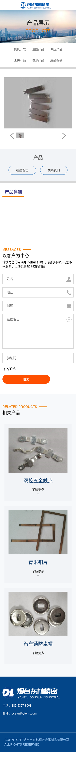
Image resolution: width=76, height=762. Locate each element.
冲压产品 (56, 49)
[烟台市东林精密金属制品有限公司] (35, 5)
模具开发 (20, 49)
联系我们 (54, 170)
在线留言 (22, 170)
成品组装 (56, 60)
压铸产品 (20, 60)
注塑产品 (38, 49)
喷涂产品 (38, 60)
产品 (38, 157)
